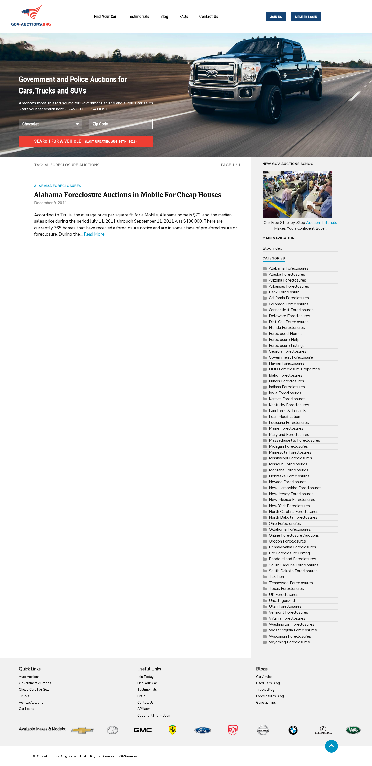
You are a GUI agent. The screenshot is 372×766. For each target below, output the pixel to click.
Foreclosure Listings (287, 345)
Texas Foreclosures (286, 588)
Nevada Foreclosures (287, 482)
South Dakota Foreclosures (293, 571)
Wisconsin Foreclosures (290, 636)
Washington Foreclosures (291, 624)
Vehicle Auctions (31, 702)
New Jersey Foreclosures (291, 494)
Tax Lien (276, 577)
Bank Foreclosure (284, 292)
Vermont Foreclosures (288, 612)
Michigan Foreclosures (288, 446)
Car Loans (26, 709)
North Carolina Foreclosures (293, 511)
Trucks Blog (265, 689)
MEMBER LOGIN (306, 17)
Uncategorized (282, 600)
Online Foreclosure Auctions (294, 535)
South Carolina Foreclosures (294, 565)
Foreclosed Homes (286, 334)
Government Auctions (35, 683)
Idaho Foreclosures (285, 375)
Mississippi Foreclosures (290, 458)
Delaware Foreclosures (289, 316)
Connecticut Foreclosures (291, 310)
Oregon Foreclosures (287, 541)
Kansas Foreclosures (287, 399)
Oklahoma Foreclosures (290, 529)
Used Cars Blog (268, 683)
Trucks (24, 696)
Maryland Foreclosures (289, 434)
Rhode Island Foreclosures (292, 559)
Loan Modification (284, 416)
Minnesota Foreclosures (290, 452)
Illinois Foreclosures (286, 381)
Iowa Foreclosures (285, 393)
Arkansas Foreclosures (289, 286)
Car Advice (264, 677)
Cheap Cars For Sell (34, 689)
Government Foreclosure (291, 357)
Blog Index (272, 248)
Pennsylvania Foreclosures (292, 547)
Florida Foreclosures (287, 327)
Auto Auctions (29, 677)
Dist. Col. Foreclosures (289, 322)
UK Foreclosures (283, 594)
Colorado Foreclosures (289, 304)
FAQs (183, 16)
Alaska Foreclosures (287, 274)
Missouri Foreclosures (288, 464)
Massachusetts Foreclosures (294, 440)
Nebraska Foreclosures (289, 476)
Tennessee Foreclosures (291, 583)
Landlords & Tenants (287, 411)
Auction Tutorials (321, 223)
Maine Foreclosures (286, 428)
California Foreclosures (289, 298)
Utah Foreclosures (285, 606)
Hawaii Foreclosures (287, 363)
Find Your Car (105, 16)
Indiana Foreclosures (287, 387)
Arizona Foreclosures (287, 280)
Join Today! (145, 677)
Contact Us (208, 16)
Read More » (95, 234)
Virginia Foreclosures (287, 618)
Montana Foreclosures (288, 470)
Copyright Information (153, 715)
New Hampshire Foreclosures (295, 488)
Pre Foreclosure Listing (289, 553)
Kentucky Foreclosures (289, 405)
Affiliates (144, 709)
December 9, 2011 (50, 202)
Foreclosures (126, 756)
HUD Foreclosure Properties (294, 369)
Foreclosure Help (284, 339)
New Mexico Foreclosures (292, 499)
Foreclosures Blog (270, 696)
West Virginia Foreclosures (293, 630)
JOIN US (276, 17)
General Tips (266, 702)
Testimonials (138, 16)
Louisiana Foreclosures (289, 422)
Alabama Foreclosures (57, 186)
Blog (164, 16)
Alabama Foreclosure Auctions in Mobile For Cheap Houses (127, 195)
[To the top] (331, 746)
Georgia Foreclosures (287, 351)
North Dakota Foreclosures (293, 517)
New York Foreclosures (289, 506)
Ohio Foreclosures (285, 523)
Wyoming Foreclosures (289, 642)
